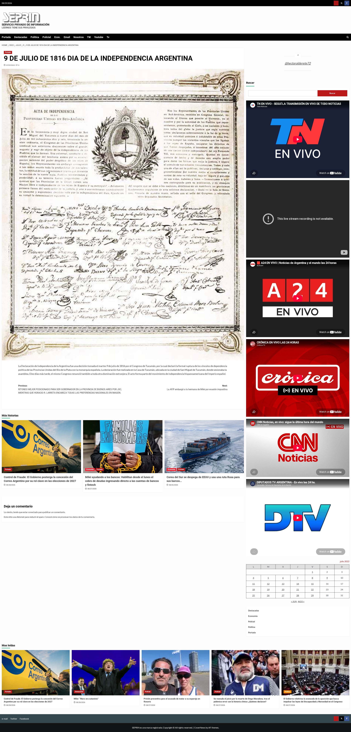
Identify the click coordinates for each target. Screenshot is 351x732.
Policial (47, 37)
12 (268, 583)
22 (312, 589)
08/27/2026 (92, 489)
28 (297, 595)
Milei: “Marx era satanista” (86, 699)
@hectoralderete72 (298, 63)
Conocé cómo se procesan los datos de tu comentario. (70, 517)
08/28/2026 (10, 485)
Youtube (98, 37)
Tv (108, 37)
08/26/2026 (173, 485)
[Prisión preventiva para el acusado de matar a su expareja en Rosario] (176, 672)
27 (283, 595)
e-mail (5, 718)
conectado (33, 512)
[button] (347, 37)
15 (312, 583)
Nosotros (78, 37)
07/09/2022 (10, 65)
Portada (6, 37)
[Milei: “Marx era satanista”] (106, 672)
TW (89, 37)
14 (297, 583)
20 (283, 589)
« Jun (294, 601)
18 (253, 589)
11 (253, 583)
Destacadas (20, 37)
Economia (90, 469)
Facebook (24, 718)
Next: (197, 387)
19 (268, 589)
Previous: (70, 389)
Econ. (57, 37)
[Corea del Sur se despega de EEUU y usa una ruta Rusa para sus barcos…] (204, 446)
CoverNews (199, 727)
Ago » (301, 601)
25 (253, 595)
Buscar (250, 83)
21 (297, 589)
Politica (35, 37)
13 (283, 583)
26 (268, 595)
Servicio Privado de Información (25, 24)
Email (67, 37)
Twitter (13, 718)
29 (312, 595)
